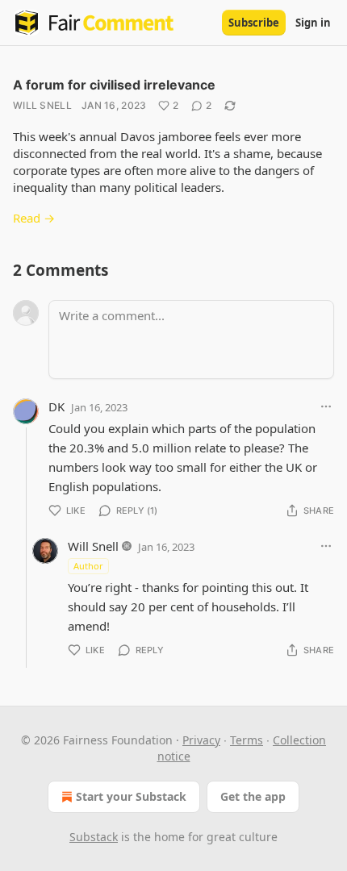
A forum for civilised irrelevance (114, 85)
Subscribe (253, 22)
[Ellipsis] (326, 406)
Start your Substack (131, 796)
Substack (93, 836)
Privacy (201, 740)
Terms (246, 740)
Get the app (253, 796)
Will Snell (42, 105)
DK (56, 406)
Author (88, 566)
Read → (34, 218)
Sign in (313, 22)
